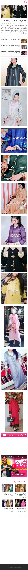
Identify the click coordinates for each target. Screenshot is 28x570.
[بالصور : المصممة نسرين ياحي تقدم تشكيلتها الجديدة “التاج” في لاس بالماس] (24, 41)
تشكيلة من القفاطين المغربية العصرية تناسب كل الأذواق (10, 46)
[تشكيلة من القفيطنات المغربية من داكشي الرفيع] (7, 503)
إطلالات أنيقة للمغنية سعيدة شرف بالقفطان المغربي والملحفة (10, 51)
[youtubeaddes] (14, 435)
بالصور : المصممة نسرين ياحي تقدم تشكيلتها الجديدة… (10, 40)
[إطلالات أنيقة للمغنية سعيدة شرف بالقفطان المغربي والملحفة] (24, 53)
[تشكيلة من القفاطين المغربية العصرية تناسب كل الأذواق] (24, 47)
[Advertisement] (17, 540)
